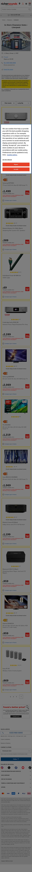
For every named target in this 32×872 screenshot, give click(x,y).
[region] (16, 148)
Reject (16, 164)
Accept (16, 169)
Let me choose (7, 159)
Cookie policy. (12, 155)
